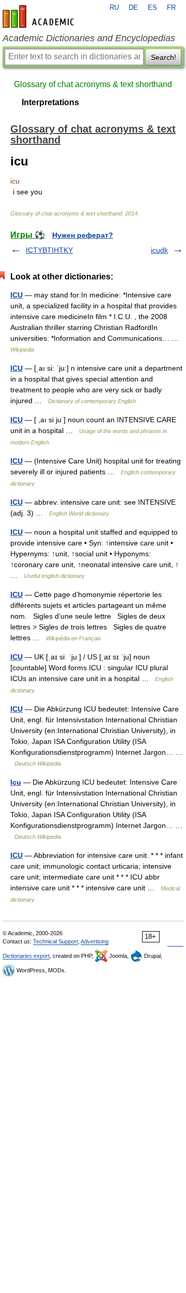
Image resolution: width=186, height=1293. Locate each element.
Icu (15, 782)
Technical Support (55, 941)
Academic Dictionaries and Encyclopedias (89, 38)
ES (152, 7)
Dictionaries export (26, 956)
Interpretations (50, 102)
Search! (163, 57)
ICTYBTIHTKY (49, 250)
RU (114, 7)
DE (133, 7)
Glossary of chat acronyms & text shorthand (93, 84)
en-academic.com (40, 16)
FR (171, 7)
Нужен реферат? (82, 235)
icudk (159, 250)
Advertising (95, 941)
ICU (16, 295)
